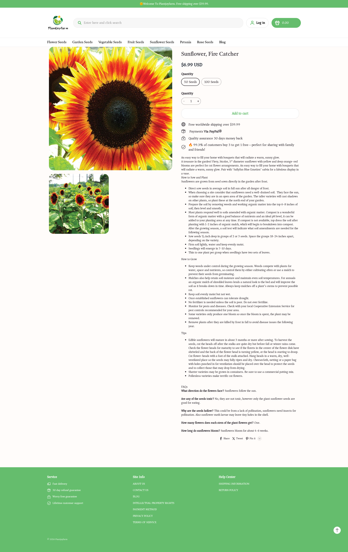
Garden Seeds (82, 42)
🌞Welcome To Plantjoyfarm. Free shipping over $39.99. (174, 4)
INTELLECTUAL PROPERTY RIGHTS (153, 503)
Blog (222, 42)
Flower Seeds (57, 42)
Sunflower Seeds (162, 42)
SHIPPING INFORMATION (234, 484)
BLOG (136, 496)
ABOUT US (139, 484)
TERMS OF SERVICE (144, 522)
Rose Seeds (205, 42)
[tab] (240, 178)
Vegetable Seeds (110, 42)
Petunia (185, 42)
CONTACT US (140, 490)
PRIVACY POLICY (143, 516)
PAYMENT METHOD (145, 509)
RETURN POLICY (228, 490)
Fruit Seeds (136, 42)
